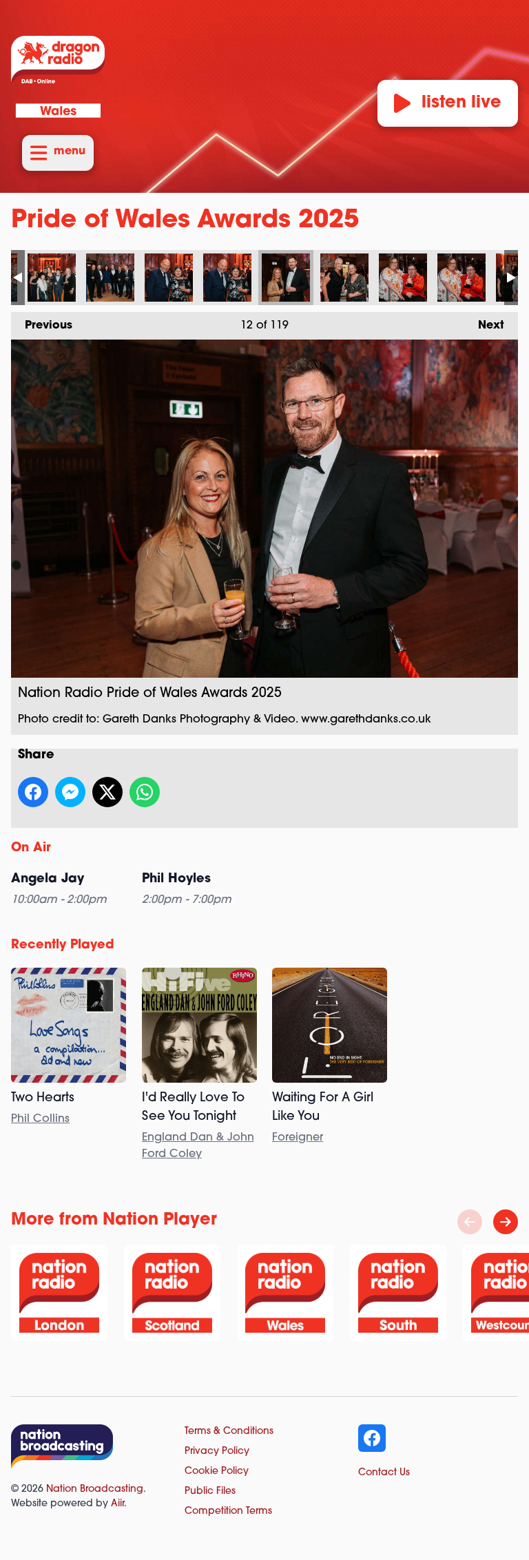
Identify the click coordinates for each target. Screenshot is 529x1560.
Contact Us (384, 1473)
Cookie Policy (217, 1471)
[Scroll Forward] (505, 1221)
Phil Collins (40, 1119)
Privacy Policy (217, 1451)
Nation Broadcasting (94, 1489)
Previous (41, 325)
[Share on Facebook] (33, 792)
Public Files (210, 1491)
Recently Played (62, 945)
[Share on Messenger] (70, 792)
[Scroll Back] (469, 1221)
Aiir (117, 1504)
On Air (31, 848)
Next (484, 325)
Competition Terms (228, 1511)
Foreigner (297, 1137)
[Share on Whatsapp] (144, 792)
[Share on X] (107, 792)
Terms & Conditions (229, 1431)
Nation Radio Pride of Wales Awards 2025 (52, 277)
